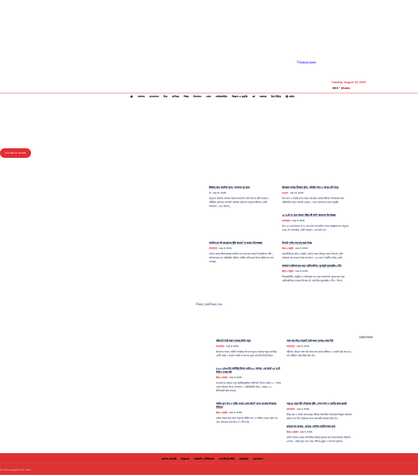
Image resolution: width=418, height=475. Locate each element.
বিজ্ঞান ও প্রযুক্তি (288, 248)
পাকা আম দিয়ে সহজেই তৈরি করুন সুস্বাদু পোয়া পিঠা (310, 340)
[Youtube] (413, 91)
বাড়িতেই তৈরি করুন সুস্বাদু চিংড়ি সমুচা (233, 340)
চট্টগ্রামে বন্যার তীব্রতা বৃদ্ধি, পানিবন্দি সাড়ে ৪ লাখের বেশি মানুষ (310, 187)
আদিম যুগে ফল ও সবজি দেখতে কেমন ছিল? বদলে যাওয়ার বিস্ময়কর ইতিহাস (246, 405)
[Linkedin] (413, 87)
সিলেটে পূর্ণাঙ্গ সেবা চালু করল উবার (297, 243)
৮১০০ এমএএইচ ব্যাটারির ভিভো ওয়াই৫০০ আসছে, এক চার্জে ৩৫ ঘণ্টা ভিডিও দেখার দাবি (248, 370)
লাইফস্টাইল (286, 220)
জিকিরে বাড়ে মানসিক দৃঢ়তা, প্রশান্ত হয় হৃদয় (229, 187)
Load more (366, 337)
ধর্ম (210, 192)
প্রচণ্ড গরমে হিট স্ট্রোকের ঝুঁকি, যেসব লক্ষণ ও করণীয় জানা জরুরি (317, 403)
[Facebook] (413, 83)
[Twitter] (409, 469)
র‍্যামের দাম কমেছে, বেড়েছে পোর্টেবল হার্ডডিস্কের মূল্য (311, 426)
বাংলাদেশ (285, 192)
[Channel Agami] (311, 75)
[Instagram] (393, 469)
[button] (401, 86)
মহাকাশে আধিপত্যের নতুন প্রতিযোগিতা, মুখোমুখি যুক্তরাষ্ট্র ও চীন (311, 266)
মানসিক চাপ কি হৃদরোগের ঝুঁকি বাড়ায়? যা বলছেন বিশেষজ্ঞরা (235, 243)
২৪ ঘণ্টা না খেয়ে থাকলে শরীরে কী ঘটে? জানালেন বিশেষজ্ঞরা (309, 215)
